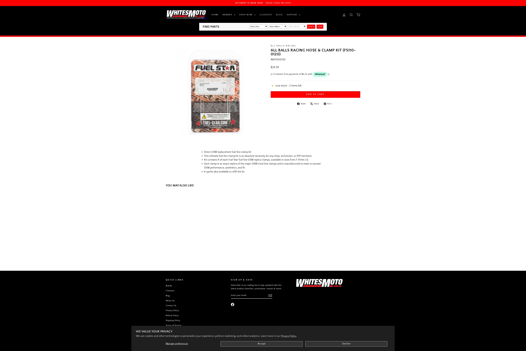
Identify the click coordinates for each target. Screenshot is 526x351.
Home (215, 15)
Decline (346, 343)
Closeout (266, 15)
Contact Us (171, 305)
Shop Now (246, 15)
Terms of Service (173, 325)
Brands (228, 15)
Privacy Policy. (289, 336)
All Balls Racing (283, 46)
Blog (279, 15)
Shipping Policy (173, 320)
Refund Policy (172, 315)
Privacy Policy (172, 310)
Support (292, 15)
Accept (262, 343)
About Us (170, 300)
